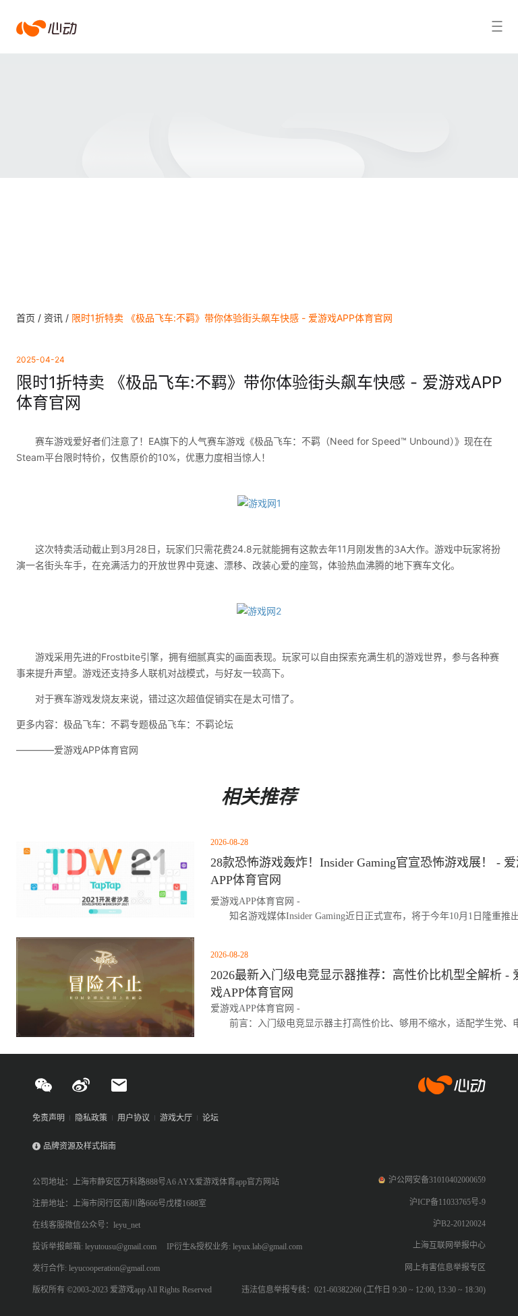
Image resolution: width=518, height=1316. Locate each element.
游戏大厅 (176, 1118)
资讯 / (57, 317)
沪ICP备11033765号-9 (447, 1202)
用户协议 (133, 1118)
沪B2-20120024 (459, 1223)
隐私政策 (91, 1118)
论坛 (210, 1118)
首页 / (30, 317)
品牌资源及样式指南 (79, 1146)
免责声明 (48, 1118)
